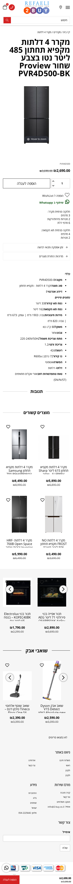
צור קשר (66, 796)
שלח (65, 848)
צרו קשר (31, 765)
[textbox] (53, 800)
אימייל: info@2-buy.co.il (59, 806)
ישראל (34, 807)
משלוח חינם (65, 760)
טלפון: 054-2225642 (27, 812)
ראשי (68, 765)
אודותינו (31, 760)
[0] (5, 7)
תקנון (68, 770)
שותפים (33, 802)
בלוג (35, 797)
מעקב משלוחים (63, 801)
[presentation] (10, 589)
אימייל (66, 832)
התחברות (32, 793)
